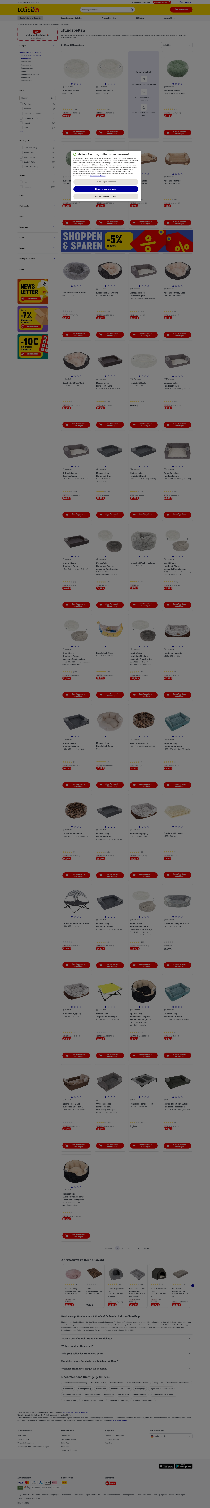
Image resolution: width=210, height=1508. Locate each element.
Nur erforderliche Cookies (106, 196)
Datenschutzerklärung (97, 176)
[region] (106, 176)
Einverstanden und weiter (106, 189)
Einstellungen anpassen (106, 182)
